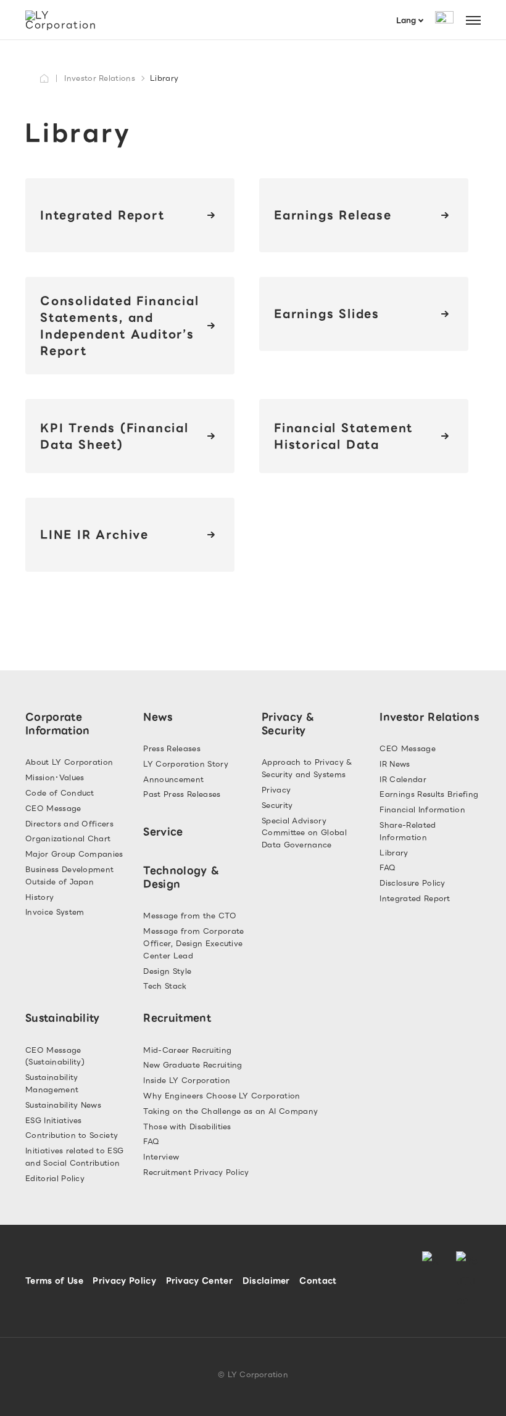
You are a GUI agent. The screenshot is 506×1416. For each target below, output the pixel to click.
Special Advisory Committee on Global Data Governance (304, 833)
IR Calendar (403, 779)
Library (394, 852)
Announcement (173, 779)
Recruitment (177, 1018)
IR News (395, 764)
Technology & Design (181, 877)
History (39, 897)
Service (163, 831)
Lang (405, 20)
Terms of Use (54, 1280)
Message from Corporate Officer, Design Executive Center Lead (193, 943)
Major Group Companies (74, 854)
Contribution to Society (71, 1135)
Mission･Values (54, 777)
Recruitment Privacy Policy (196, 1172)
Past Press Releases (181, 794)
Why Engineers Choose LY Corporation (221, 1095)
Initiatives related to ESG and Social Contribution (74, 1157)
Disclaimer (266, 1280)
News (157, 717)
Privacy (276, 790)
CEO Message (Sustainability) (55, 1056)
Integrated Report (415, 898)
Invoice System (54, 912)
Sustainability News (63, 1105)
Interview (161, 1157)
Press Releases (171, 748)
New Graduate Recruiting (192, 1065)
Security (277, 805)
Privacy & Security (288, 723)
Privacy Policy (124, 1280)
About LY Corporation (69, 762)
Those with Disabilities (187, 1126)
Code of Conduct (59, 793)
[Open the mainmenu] (473, 20)
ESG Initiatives (53, 1120)
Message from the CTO (189, 915)
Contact (317, 1280)
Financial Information (422, 809)
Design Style (167, 971)
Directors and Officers (69, 823)
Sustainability (62, 1018)
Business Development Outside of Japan (69, 875)
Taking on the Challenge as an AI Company (230, 1111)
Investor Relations (99, 78)
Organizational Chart (67, 838)
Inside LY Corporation (186, 1080)
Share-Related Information (408, 831)
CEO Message (53, 808)
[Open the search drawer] (444, 20)
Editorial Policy (55, 1178)
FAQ (388, 867)
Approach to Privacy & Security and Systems (307, 768)
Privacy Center (199, 1280)
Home (44, 78)
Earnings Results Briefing (429, 794)
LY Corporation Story (185, 764)
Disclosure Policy (412, 883)
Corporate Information (57, 723)
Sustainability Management (51, 1083)
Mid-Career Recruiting (187, 1050)
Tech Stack (164, 986)
